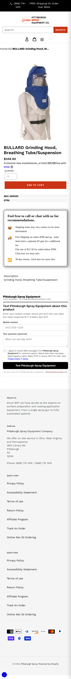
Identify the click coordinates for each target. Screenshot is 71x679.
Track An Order (16, 528)
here (23, 253)
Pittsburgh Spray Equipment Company (30, 431)
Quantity (9, 170)
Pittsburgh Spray (29, 664)
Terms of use (15, 501)
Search (60, 30)
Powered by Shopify (48, 664)
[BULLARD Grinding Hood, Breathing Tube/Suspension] (35, 97)
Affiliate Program (17, 519)
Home (3, 48)
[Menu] (42, 39)
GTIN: (7, 200)
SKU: (11, 196)
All (10, 48)
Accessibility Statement (22, 492)
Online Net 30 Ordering (21, 537)
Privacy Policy (15, 483)
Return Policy (15, 510)
